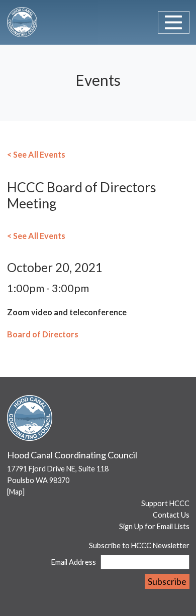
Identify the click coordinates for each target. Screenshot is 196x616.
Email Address (73, 562)
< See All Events (36, 154)
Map (16, 491)
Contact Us (171, 515)
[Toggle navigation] (173, 22)
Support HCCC (165, 503)
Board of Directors (42, 334)
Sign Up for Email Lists (154, 526)
